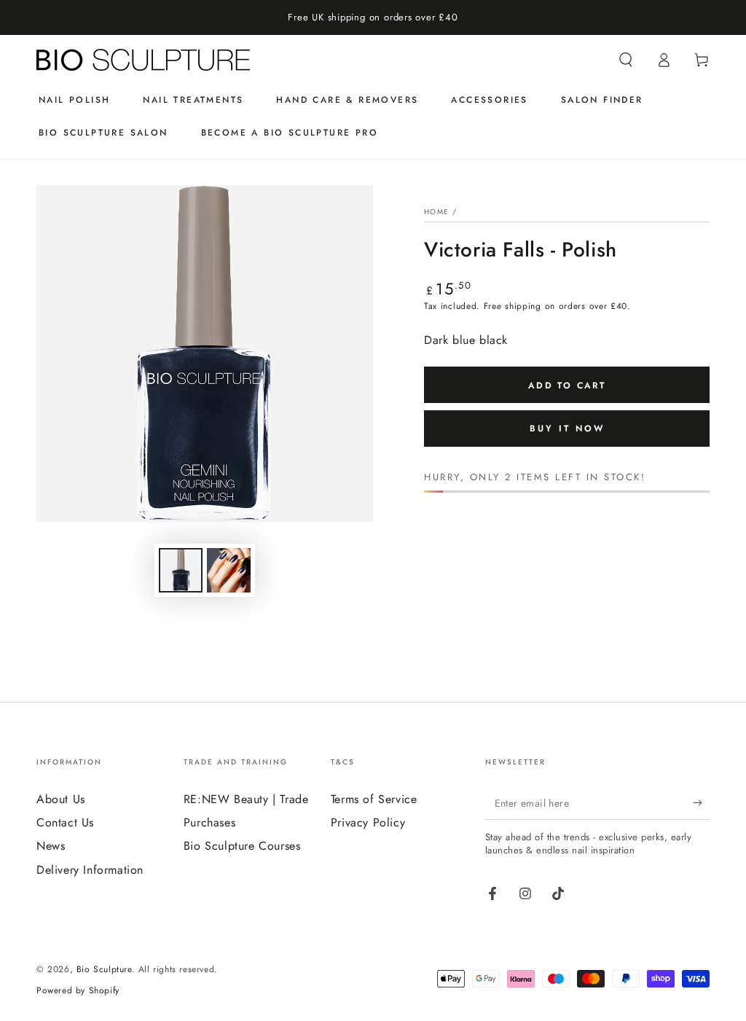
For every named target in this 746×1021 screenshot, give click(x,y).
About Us (60, 799)
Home (436, 211)
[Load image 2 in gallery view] (229, 570)
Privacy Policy (368, 822)
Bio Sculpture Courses (242, 845)
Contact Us (65, 822)
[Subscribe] (701, 803)
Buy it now (567, 428)
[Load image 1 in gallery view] (181, 570)
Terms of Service (374, 799)
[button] (626, 60)
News (50, 845)
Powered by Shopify (77, 991)
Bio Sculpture (104, 969)
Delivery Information (90, 869)
